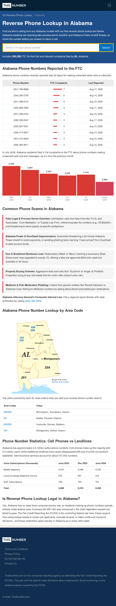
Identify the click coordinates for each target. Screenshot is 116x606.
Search (106, 47)
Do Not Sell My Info (15, 558)
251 (5, 418)
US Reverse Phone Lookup (17, 15)
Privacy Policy (12, 554)
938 (9, 424)
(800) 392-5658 (33, 301)
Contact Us (11, 563)
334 (5, 430)
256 (5, 424)
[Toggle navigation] (109, 5)
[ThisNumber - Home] (14, 541)
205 (5, 411)
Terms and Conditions (16, 549)
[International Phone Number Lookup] (14, 5)
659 (9, 411)
